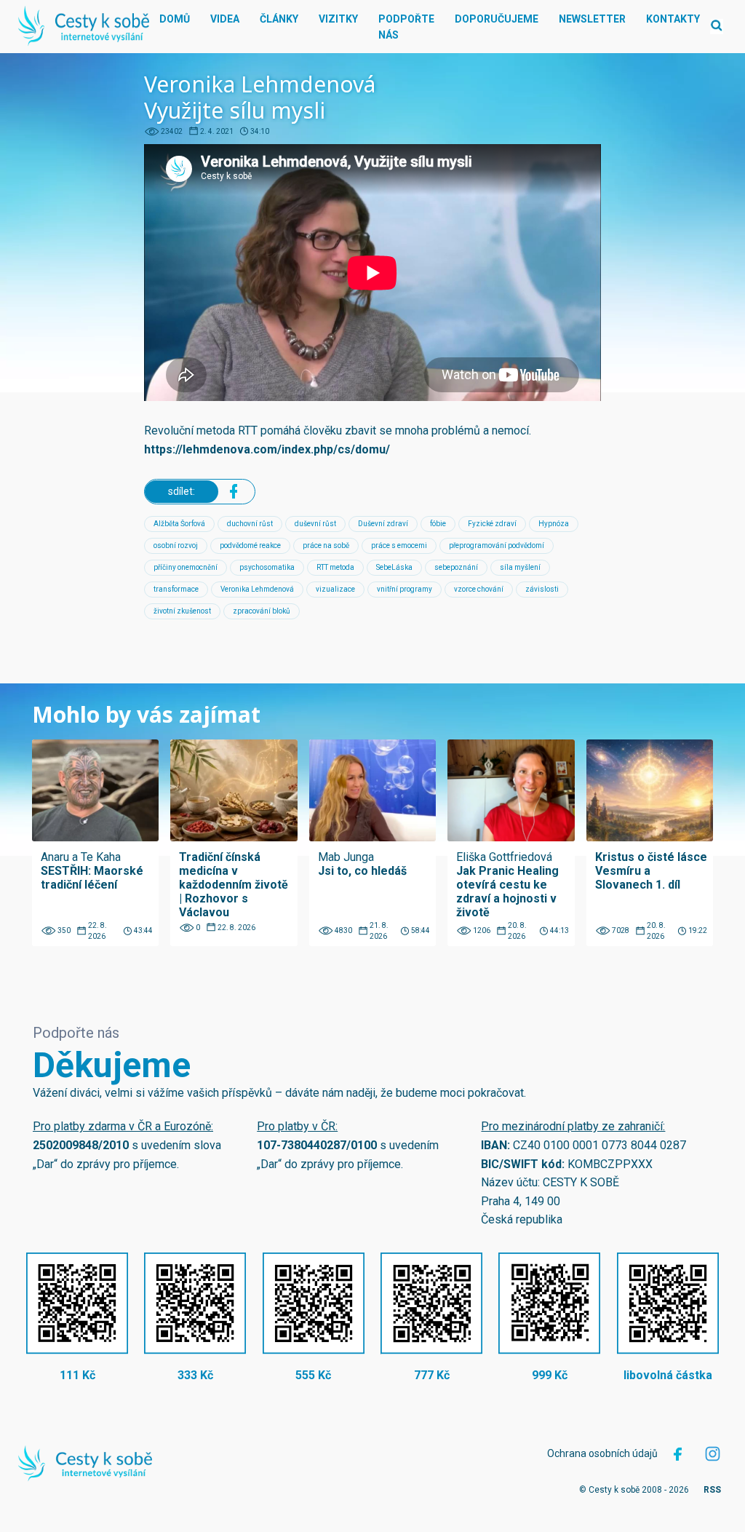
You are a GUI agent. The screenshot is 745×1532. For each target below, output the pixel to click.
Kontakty (673, 19)
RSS (712, 1490)
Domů (174, 19)
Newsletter (592, 19)
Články (279, 19)
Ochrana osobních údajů (602, 1453)
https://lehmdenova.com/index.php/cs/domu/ (267, 449)
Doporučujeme (496, 19)
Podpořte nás (406, 27)
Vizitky (338, 19)
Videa (224, 19)
